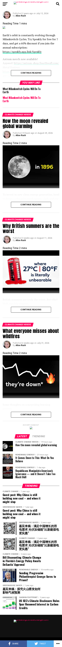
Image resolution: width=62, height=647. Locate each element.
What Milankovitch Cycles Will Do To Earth (22, 99)
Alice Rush (21, 16)
